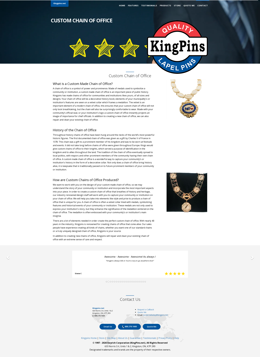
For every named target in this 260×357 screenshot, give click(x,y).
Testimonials (149, 5)
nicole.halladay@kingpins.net (155, 315)
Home (122, 5)
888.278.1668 (130, 326)
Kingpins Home (89, 338)
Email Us (108, 326)
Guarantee (135, 338)
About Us (123, 338)
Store (177, 5)
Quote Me (189, 5)
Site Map (111, 338)
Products (165, 5)
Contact (202, 5)
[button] (8, 257)
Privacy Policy (165, 338)
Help (176, 338)
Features (133, 5)
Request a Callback (145, 309)
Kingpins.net (59, 3)
